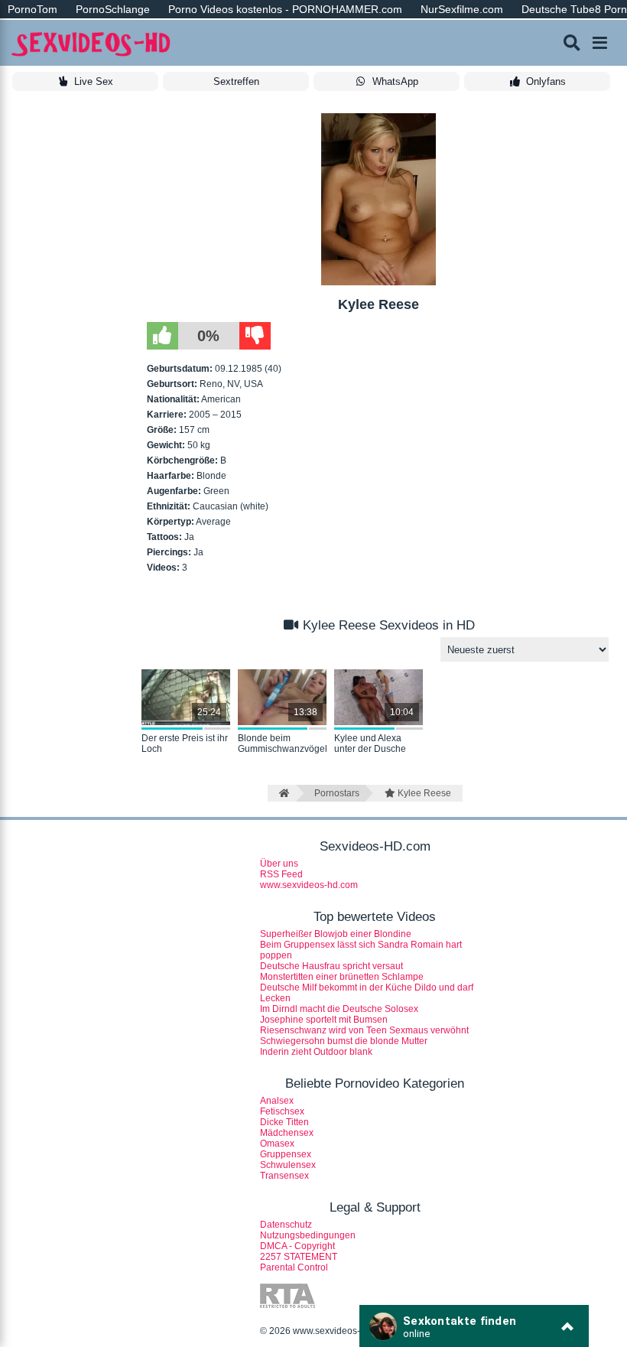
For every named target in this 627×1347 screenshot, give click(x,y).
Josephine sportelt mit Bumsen (324, 1019)
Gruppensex (285, 1154)
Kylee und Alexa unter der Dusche (370, 743)
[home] (282, 793)
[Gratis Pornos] (92, 43)
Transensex (284, 1175)
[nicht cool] (255, 336)
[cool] (162, 336)
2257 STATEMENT (298, 1256)
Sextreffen (236, 81)
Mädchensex (287, 1132)
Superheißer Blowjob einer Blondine (335, 934)
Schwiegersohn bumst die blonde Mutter (343, 1041)
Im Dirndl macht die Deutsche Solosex (339, 1009)
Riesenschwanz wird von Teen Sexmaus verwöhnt (364, 1030)
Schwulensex (288, 1165)
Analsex (277, 1100)
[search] (572, 42)
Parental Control (294, 1267)
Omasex (277, 1143)
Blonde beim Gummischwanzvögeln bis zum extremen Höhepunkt (282, 744)
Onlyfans (546, 81)
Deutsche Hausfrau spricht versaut (331, 966)
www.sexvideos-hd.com (309, 885)
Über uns (279, 863)
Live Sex (93, 81)
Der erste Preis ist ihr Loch (184, 743)
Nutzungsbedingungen (308, 1235)
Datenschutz (286, 1224)
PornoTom (32, 9)
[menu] (600, 42)
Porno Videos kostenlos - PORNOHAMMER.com (285, 9)
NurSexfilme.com (462, 9)
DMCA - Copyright (297, 1246)
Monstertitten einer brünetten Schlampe (342, 976)
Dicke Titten (284, 1122)
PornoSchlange (113, 9)
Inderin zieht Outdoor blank (316, 1051)
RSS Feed (281, 874)
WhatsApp (395, 81)
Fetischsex (282, 1111)
